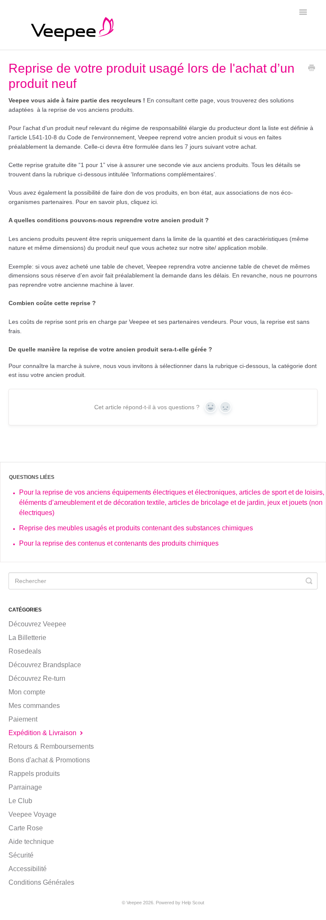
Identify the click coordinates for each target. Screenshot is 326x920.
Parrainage (25, 787)
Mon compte (26, 692)
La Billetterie (27, 637)
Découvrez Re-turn (36, 678)
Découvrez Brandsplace (44, 664)
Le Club (20, 800)
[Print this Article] (311, 69)
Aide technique (31, 841)
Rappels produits (34, 773)
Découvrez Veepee (37, 624)
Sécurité (21, 855)
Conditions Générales (41, 882)
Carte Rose (25, 828)
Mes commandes (34, 705)
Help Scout (193, 902)
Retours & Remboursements (51, 746)
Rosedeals (24, 651)
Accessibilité (27, 868)
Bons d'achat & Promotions (49, 760)
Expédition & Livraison (43, 732)
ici (154, 201)
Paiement (22, 719)
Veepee (134, 902)
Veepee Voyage (32, 814)
